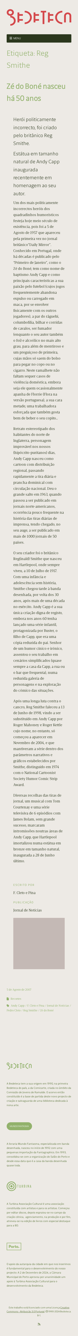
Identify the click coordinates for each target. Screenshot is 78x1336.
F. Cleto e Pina (35, 1005)
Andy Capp (18, 1005)
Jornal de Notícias (58, 1005)
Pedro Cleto (14, 1010)
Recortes (16, 999)
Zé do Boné (47, 1010)
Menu (17, 38)
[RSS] (39, 1324)
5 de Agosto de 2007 (19, 989)
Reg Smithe (30, 1010)
